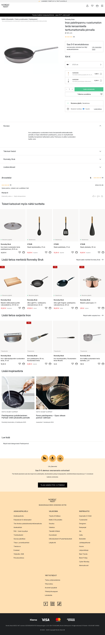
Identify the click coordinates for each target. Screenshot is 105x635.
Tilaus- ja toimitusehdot (21, 542)
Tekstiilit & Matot (54, 531)
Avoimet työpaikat (51, 587)
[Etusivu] (5, 5)
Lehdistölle (48, 595)
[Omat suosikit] (92, 5)
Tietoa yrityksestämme (52, 580)
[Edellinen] (4, 55)
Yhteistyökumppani (51, 591)
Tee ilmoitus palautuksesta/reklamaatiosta (28, 523)
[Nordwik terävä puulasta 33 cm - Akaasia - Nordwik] (68, 74)
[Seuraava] (59, 55)
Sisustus (51, 523)
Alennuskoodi (83, 565)
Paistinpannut (33, 19)
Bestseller (82, 539)
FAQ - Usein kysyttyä (21, 531)
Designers (82, 523)
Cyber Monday (84, 561)
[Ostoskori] (97, 5)
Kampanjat (82, 527)
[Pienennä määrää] (66, 89)
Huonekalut (53, 535)
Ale (80, 531)
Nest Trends (83, 554)
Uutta (81, 535)
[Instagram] (52, 603)
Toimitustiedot (18, 535)
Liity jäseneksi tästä (96, 48)
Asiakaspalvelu (19, 516)
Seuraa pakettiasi (19, 539)
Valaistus (52, 527)
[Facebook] (45, 603)
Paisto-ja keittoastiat (21, 19)
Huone (81, 546)
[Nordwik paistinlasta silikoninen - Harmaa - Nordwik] (68, 80)
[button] (70, 37)
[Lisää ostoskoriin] (23, 252)
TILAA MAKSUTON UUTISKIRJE (52, 485)
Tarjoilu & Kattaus (54, 516)
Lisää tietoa (98, 109)
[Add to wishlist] (19, 252)
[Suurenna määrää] (72, 89)
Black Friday (83, 558)
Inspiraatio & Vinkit (85, 516)
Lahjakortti (52, 542)
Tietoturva (17, 546)
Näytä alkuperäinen (20, 196)
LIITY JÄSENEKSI (48, 1)
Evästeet (16, 550)
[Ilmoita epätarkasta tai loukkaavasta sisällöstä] (102, 196)
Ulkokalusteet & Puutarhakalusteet (60, 539)
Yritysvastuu (49, 584)
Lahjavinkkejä (83, 550)
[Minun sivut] (87, 5)
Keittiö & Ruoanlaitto (8, 19)
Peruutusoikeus (19, 558)
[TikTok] (59, 603)
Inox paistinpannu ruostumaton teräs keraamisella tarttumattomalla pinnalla (24, 21)
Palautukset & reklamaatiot (22, 520)
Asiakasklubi (18, 527)
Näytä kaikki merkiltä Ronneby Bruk (88, 260)
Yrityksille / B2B (19, 554)
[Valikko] (102, 5)
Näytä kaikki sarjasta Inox (91, 315)
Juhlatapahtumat (84, 542)
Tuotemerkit (83, 520)
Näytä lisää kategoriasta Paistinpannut (16, 443)
